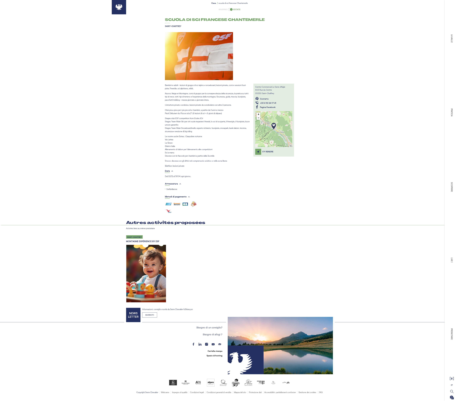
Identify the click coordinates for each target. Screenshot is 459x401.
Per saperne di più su (146, 267)
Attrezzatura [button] (171, 183)
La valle (452, 38)
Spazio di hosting (214, 355)
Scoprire (452, 187)
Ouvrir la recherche (452, 391)
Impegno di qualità (179, 392)
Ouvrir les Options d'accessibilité (451, 378)
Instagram (206, 344)
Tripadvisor (219, 344)
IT (452, 385)
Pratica (452, 112)
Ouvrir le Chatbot (452, 397)
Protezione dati (255, 392)
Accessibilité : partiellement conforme (280, 392)
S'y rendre (267, 151)
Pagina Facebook (268, 107)
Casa (213, 3)
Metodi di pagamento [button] (176, 196)
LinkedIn (200, 344)
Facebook (193, 344)
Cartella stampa (215, 351)
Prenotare (452, 334)
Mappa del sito (240, 392)
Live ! (452, 260)
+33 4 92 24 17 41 (268, 103)
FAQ (321, 392)
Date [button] (167, 171)
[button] (199, 56)
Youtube (213, 344)
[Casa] (119, 7)
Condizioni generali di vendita (219, 392)
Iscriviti (149, 315)
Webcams (165, 392)
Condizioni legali (197, 392)
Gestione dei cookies (307, 392)
